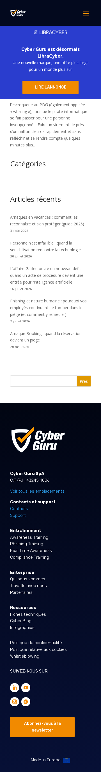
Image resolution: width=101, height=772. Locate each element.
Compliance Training (29, 557)
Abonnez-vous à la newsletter (42, 727)
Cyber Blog (20, 620)
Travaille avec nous (28, 585)
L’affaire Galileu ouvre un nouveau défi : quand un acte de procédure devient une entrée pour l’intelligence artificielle (46, 275)
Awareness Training (29, 537)
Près (84, 381)
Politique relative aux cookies (38, 649)
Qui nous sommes (27, 578)
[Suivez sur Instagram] (14, 701)
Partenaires (21, 592)
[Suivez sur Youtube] (25, 687)
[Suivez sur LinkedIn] (14, 687)
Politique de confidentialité (36, 642)
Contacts (19, 508)
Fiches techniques (28, 614)
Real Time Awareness (31, 550)
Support (18, 515)
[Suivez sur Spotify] (25, 701)
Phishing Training (26, 543)
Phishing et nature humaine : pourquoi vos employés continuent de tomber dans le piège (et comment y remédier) (48, 307)
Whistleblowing (24, 656)
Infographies (22, 627)
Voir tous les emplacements (37, 491)
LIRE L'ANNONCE (50, 87)
